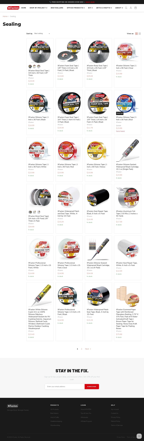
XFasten (31, 78)
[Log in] (131, 8)
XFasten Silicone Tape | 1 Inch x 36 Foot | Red (68, 165)
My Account (115, 409)
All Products (54, 409)
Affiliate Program (86, 421)
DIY (89, 8)
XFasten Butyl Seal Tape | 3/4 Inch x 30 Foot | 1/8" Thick (38, 73)
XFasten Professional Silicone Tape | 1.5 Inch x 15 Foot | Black (69, 312)
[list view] (139, 33)
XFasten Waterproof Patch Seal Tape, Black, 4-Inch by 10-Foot (98, 312)
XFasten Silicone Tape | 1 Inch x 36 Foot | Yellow (97, 165)
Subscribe (91, 386)
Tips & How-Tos (86, 413)
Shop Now (90, 2)
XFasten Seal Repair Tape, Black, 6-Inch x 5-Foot (97, 212)
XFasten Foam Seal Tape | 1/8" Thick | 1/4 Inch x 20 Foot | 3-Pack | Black (97, 119)
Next (87, 349)
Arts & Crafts (103, 8)
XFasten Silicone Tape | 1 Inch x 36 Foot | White (38, 165)
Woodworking (55, 425)
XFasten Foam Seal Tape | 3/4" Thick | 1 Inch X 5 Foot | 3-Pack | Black (69, 119)
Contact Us (114, 413)
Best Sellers (54, 413)
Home (23, 8)
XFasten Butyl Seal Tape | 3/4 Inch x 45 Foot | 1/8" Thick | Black (97, 68)
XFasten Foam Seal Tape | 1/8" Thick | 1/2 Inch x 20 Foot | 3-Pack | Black (68, 68)
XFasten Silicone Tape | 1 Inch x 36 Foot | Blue (126, 118)
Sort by (29, 33)
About (118, 8)
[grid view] (136, 33)
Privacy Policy (115, 417)
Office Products (75, 8)
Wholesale (84, 417)
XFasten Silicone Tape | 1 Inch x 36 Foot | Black (38, 118)
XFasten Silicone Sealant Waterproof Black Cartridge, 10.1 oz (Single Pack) (127, 166)
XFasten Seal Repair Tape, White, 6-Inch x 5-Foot (126, 264)
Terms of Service (132, 437)
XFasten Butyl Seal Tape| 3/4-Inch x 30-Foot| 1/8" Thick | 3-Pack (38, 218)
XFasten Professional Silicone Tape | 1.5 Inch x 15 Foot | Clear (69, 265)
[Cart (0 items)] (135, 8)
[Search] (126, 8)
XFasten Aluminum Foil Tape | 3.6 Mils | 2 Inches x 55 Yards (126, 213)
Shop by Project (38, 8)
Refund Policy (115, 421)
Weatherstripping (56, 421)
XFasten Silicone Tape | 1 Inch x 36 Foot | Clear (126, 66)
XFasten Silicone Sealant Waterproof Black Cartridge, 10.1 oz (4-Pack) (98, 265)
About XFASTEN (86, 409)
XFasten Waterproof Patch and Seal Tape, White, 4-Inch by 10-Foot (68, 213)
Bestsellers (57, 8)
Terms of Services (117, 425)
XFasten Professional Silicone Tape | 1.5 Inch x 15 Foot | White (39, 265)
